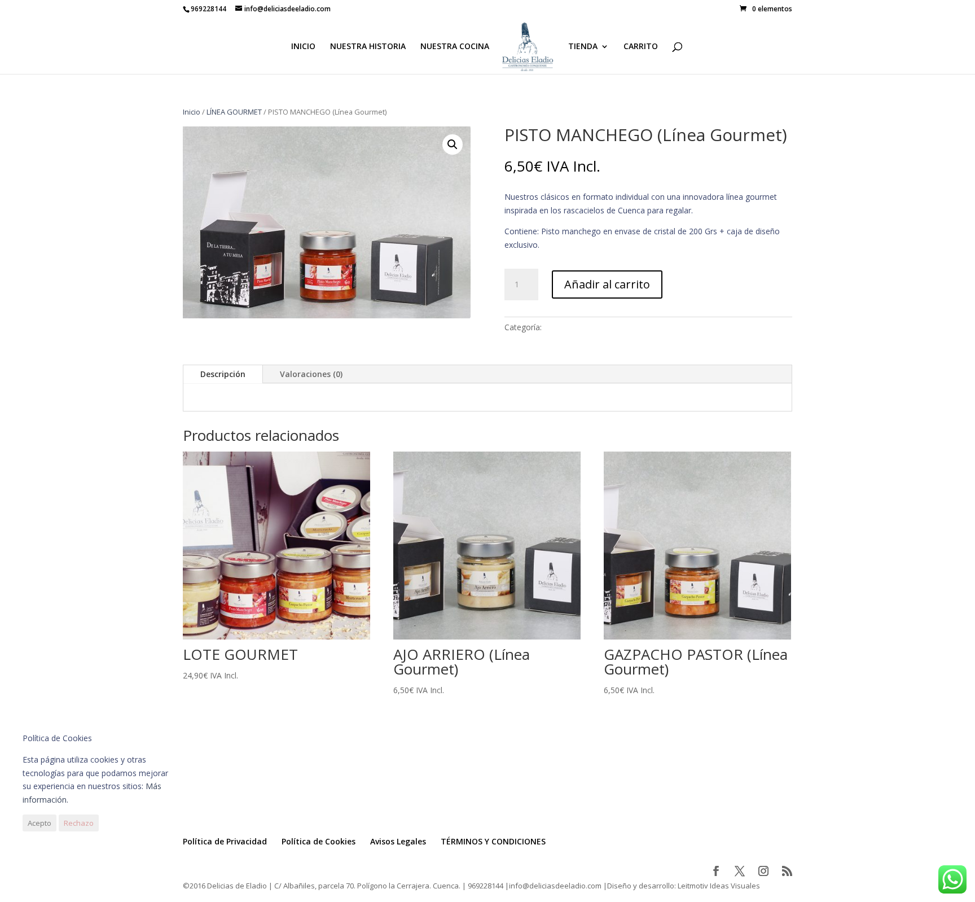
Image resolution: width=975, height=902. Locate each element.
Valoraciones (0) (311, 374)
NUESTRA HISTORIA (368, 46)
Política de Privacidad (225, 841)
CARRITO (640, 46)
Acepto (39, 823)
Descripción (222, 374)
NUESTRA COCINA (454, 46)
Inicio (191, 112)
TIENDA (583, 46)
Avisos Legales (398, 841)
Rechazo (79, 823)
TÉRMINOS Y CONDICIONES (493, 841)
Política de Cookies (318, 841)
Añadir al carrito (607, 284)
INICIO (303, 46)
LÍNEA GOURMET (234, 112)
